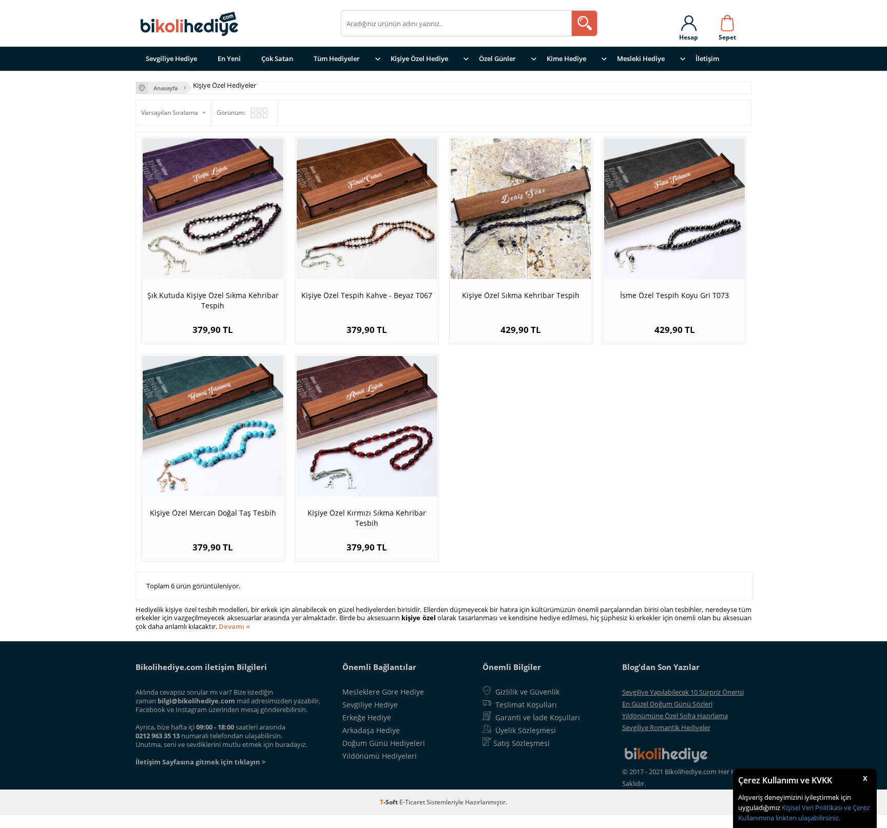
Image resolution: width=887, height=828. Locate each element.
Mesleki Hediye (641, 58)
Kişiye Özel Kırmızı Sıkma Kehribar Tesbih (366, 518)
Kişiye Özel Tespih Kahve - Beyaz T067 (366, 295)
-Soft (389, 802)
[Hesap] (688, 20)
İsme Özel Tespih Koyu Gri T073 (674, 295)
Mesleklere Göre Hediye (383, 692)
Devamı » (234, 626)
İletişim (707, 58)
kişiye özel (418, 617)
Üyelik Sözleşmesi (525, 730)
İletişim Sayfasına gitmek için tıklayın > (200, 761)
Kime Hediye (566, 58)
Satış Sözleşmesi (521, 743)
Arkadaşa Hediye (371, 730)
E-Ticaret (412, 802)
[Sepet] (727, 20)
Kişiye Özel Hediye (419, 58)
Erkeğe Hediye (366, 717)
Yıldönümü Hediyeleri (379, 756)
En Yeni (229, 58)
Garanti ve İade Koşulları (537, 717)
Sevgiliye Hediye (171, 58)
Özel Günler (497, 58)
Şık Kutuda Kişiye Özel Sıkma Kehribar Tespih (213, 300)
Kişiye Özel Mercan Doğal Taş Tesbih (213, 513)
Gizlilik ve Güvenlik (527, 692)
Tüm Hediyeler (337, 58)
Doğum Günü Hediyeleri (383, 743)
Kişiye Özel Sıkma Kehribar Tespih (521, 295)
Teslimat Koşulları (526, 704)
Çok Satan (277, 58)
